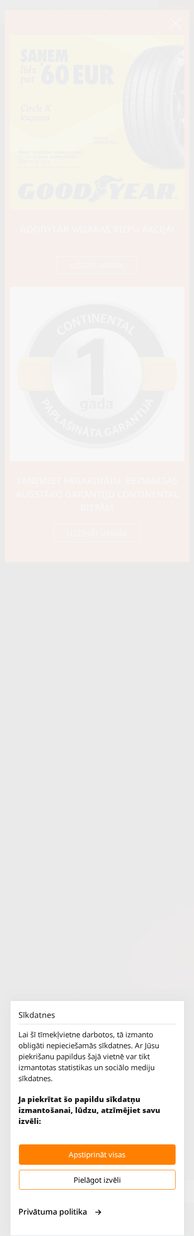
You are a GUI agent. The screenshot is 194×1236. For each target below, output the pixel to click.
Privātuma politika (52, 1211)
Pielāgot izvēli (97, 1180)
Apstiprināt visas (97, 1154)
